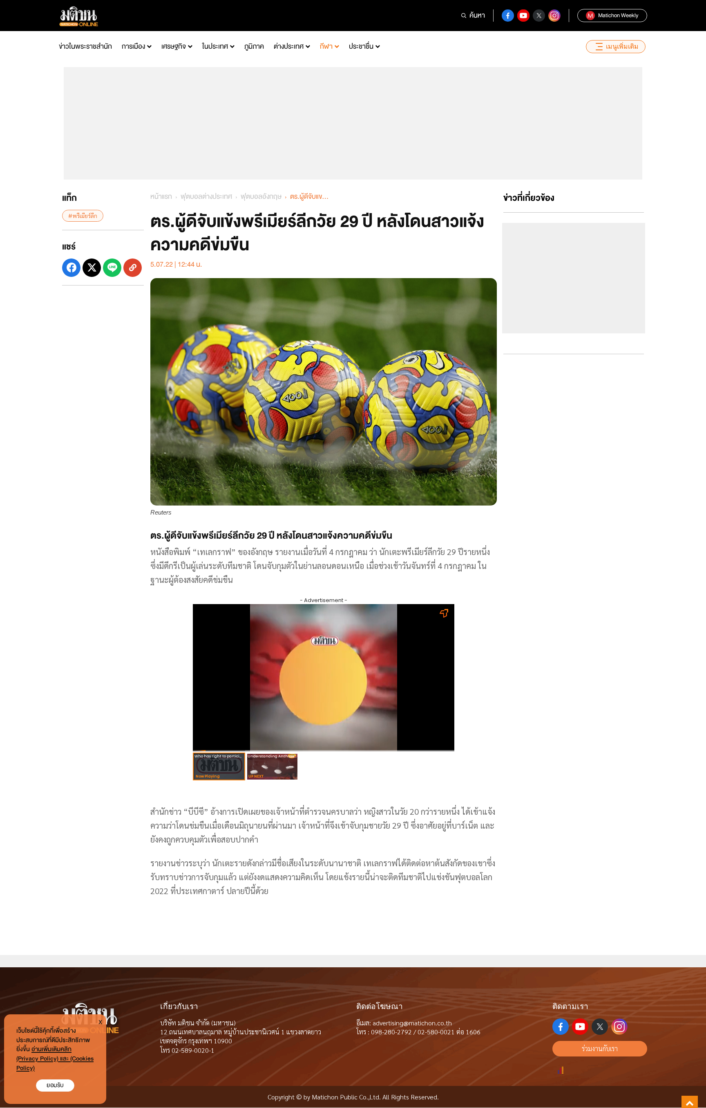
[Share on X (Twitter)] (92, 267)
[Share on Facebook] (71, 267)
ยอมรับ (55, 1085)
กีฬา (326, 46)
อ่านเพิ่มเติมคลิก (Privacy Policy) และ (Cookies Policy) (55, 1058)
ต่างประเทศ (289, 46)
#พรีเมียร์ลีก (82, 215)
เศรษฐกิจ (173, 46)
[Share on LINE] (112, 267)
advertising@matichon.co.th (412, 1022)
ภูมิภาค (254, 46)
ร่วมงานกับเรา (600, 1048)
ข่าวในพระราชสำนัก (85, 46)
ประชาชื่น (361, 46)
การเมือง (133, 46)
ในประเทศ (215, 46)
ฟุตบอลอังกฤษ (261, 196)
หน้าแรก (161, 196)
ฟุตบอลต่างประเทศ (206, 196)
